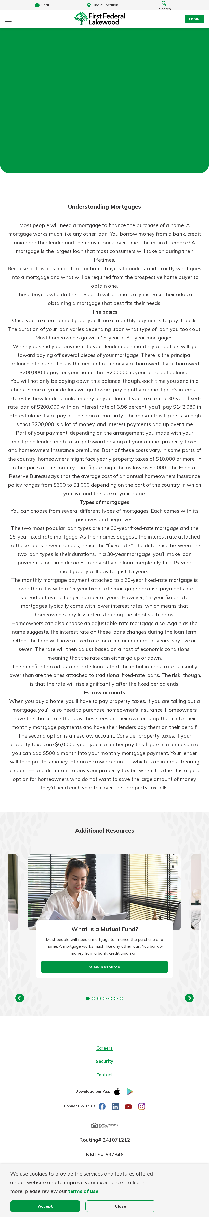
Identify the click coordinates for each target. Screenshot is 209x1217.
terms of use (83, 1191)
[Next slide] (189, 998)
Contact (104, 1074)
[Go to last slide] (19, 998)
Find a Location (105, 5)
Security (104, 1061)
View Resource (104, 966)
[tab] (88, 998)
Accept (45, 1206)
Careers (104, 1048)
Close (120, 1206)
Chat (45, 5)
